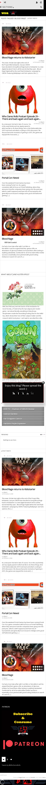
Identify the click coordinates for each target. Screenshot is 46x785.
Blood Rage (7, 238)
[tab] (4, 760)
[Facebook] (7, 759)
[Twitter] (4, 759)
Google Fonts (21, 777)
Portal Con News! (10, 178)
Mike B (42, 61)
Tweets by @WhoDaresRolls (11, 765)
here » (44, 777)
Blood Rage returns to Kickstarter (18, 57)
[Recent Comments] (11, 759)
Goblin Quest (33, 380)
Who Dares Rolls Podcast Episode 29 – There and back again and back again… (21, 117)
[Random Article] (4, 2)
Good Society (6, 309)
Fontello (33, 777)
